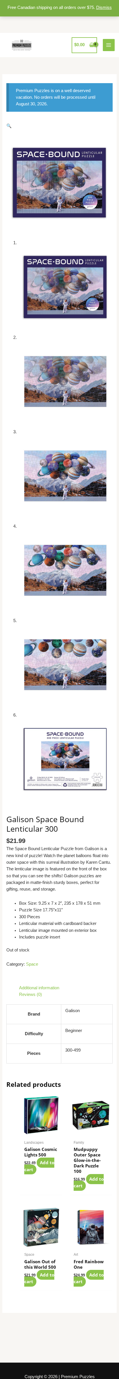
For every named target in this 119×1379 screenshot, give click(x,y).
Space (32, 964)
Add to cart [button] (39, 1166)
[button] (9, 126)
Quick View (41, 1131)
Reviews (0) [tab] (30, 994)
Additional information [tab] (39, 988)
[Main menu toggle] (109, 45)
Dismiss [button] (104, 7)
